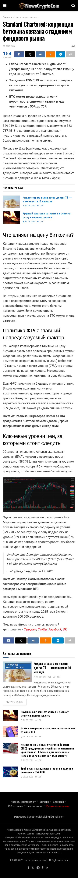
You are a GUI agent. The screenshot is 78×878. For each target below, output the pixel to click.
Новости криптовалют (26, 17)
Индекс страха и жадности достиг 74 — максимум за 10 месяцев (47, 199)
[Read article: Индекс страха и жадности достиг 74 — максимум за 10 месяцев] (11, 202)
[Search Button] (73, 5)
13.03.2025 (9, 46)
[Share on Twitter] (30, 54)
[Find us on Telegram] (38, 868)
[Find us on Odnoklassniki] (43, 868)
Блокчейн (58, 802)
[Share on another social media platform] (70, 54)
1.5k (41, 205)
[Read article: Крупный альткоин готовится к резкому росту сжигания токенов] (11, 217)
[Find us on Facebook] (28, 868)
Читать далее (16, 702)
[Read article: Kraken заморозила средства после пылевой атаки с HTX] (10, 731)
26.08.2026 (29, 205)
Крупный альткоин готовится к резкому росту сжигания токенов (46, 215)
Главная (7, 17)
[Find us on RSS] (47, 868)
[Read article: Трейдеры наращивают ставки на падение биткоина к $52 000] (10, 772)
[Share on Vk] (40, 54)
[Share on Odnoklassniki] (50, 54)
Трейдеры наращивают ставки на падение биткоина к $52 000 (47, 770)
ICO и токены (15, 806)
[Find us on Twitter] (32, 868)
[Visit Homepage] (39, 5)
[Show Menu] (4, 5)
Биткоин (44, 802)
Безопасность (34, 806)
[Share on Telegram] (60, 54)
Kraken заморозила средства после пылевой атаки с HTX (48, 730)
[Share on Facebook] (19, 54)
